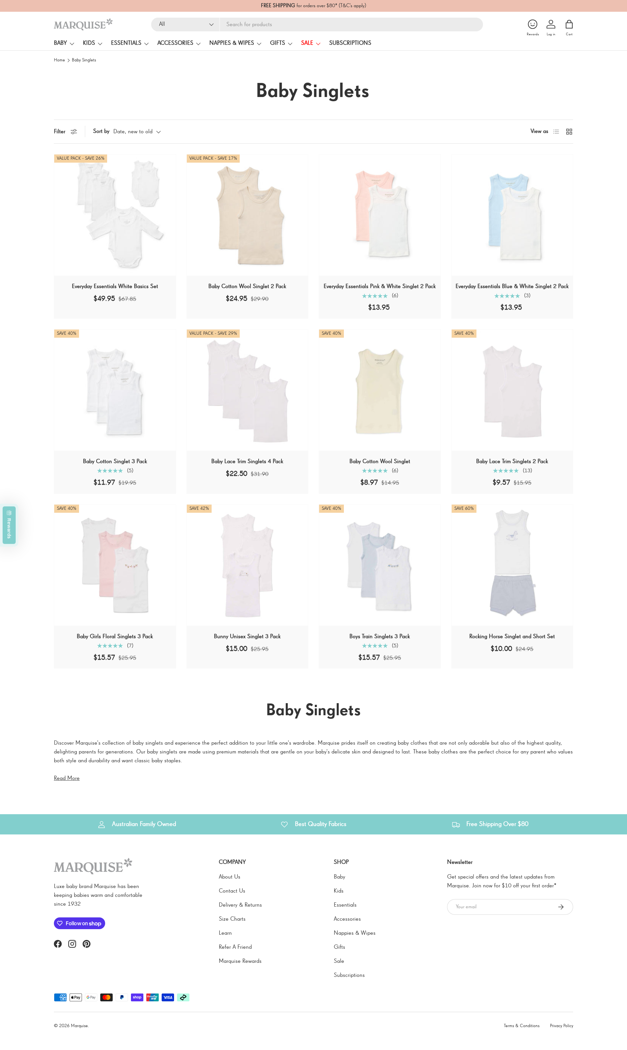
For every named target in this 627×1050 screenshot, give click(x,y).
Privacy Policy (561, 1026)
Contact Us (232, 891)
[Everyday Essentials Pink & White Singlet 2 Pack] (380, 215)
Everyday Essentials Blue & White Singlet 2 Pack (512, 286)
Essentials (126, 43)
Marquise (79, 1026)
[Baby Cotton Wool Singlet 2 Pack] (247, 215)
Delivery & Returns (240, 905)
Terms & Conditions (521, 1026)
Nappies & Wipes (231, 43)
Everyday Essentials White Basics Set (115, 286)
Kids (89, 43)
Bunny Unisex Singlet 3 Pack (247, 636)
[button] (569, 24)
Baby (60, 43)
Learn (225, 933)
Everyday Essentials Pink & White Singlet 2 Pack (380, 286)
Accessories (175, 43)
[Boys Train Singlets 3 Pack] (380, 565)
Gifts (277, 43)
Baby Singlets (84, 60)
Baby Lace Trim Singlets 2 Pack (512, 461)
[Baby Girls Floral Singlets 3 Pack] (115, 565)
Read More (67, 778)
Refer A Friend (235, 947)
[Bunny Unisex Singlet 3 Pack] (247, 565)
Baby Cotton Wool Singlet (379, 461)
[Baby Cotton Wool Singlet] (380, 390)
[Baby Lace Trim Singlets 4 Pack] (247, 390)
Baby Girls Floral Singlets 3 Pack (115, 636)
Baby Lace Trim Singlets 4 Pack (247, 461)
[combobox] (317, 24)
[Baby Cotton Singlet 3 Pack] (115, 390)
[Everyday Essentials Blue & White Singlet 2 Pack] (512, 215)
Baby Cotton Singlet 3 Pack (115, 461)
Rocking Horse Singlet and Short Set (512, 636)
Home (59, 60)
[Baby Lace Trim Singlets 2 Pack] (512, 390)
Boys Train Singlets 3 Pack (379, 636)
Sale (307, 43)
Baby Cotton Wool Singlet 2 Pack (247, 286)
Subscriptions (350, 43)
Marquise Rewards (240, 961)
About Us (229, 877)
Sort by (101, 131)
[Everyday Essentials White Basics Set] (115, 215)
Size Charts (232, 919)
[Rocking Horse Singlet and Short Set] (512, 565)
